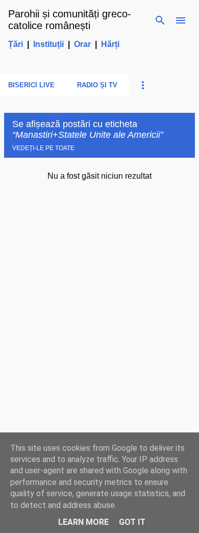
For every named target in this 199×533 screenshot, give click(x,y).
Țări (15, 44)
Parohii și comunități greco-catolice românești (69, 19)
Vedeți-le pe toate (43, 148)
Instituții (48, 44)
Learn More (83, 522)
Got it (132, 522)
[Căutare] (160, 20)
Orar (82, 44)
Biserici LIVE (31, 85)
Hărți (110, 44)
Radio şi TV (97, 85)
